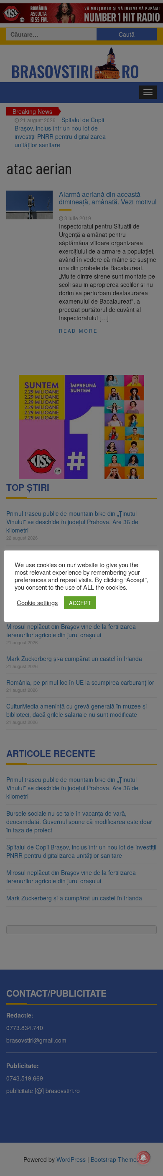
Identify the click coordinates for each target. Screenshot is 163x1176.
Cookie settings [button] (37, 602)
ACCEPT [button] (80, 603)
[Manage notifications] (143, 1157)
